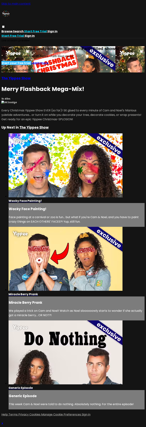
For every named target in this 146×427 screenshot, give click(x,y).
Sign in (52, 31)
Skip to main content (16, 4)
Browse (7, 31)
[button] (3, 27)
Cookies (35, 414)
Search (18, 31)
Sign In (30, 36)
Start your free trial (16, 63)
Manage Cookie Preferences (61, 414)
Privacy (23, 414)
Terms (13, 414)
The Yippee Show (16, 78)
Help (5, 414)
